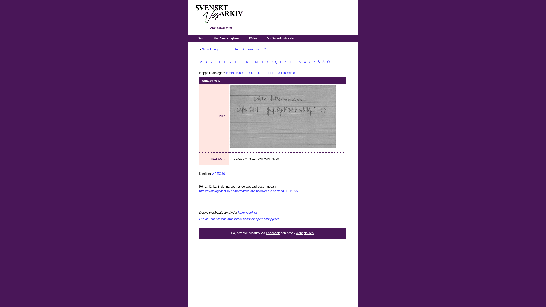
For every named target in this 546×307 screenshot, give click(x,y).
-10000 (239, 73)
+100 (284, 73)
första (230, 73)
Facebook (273, 233)
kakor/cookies (248, 212)
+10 (277, 73)
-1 (267, 73)
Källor (253, 38)
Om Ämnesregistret (227, 38)
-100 (257, 73)
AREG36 (218, 173)
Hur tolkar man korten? (250, 49)
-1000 (249, 73)
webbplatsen (305, 233)
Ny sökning (210, 49)
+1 (271, 73)
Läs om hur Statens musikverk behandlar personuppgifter (239, 219)
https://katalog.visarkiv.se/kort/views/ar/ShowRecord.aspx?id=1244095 (248, 191)
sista (291, 73)
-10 (263, 73)
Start (201, 38)
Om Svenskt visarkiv (280, 38)
